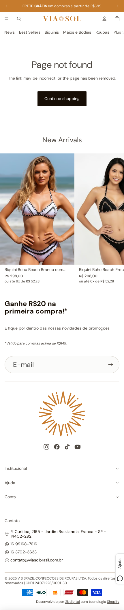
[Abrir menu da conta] (104, 18)
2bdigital (72, 601)
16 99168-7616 (23, 544)
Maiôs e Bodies (77, 32)
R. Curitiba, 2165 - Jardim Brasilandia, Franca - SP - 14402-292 (58, 533)
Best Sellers (29, 32)
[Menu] (6, 18)
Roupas (102, 32)
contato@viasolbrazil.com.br (36, 560)
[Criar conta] (111, 365)
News (9, 32)
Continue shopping (62, 98)
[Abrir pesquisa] (19, 18)
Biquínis (52, 32)
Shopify (113, 601)
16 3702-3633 (23, 552)
